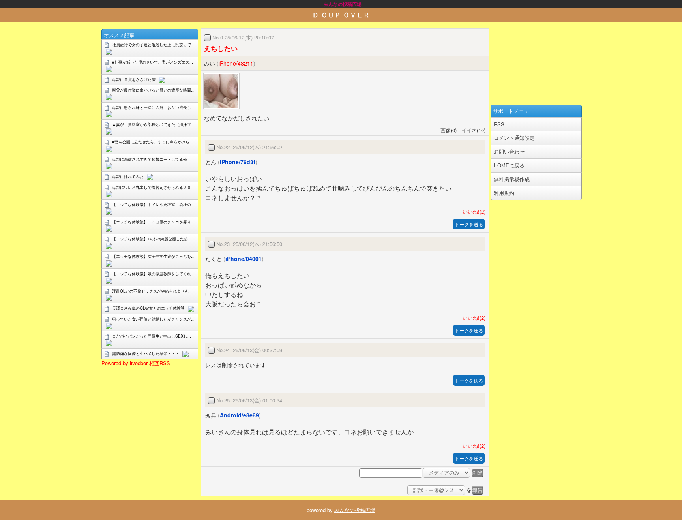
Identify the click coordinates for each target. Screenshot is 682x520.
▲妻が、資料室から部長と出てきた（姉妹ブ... (153, 124)
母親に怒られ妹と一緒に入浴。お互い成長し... (153, 107)
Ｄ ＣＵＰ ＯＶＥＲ (341, 14)
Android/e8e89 (239, 415)
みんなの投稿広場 (354, 510)
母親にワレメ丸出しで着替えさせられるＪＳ (151, 187)
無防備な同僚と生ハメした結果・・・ (145, 353)
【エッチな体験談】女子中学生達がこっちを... (153, 256)
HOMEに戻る (509, 165)
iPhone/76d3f (237, 162)
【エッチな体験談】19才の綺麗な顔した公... (151, 239)
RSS (499, 124)
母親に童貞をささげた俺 (134, 79)
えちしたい (221, 48)
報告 (477, 490)
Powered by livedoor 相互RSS (135, 363)
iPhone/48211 (236, 63)
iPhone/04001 (243, 259)
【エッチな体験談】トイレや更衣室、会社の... (153, 204)
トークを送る (469, 224)
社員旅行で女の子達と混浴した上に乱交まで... (153, 44)
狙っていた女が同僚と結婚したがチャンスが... (153, 319)
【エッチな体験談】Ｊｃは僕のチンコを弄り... (153, 222)
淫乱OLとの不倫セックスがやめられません (150, 291)
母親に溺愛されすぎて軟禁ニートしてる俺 (149, 159)
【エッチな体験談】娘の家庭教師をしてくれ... (153, 273)
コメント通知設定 (514, 137)
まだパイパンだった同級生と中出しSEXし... (151, 336)
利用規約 (504, 193)
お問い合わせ (509, 151)
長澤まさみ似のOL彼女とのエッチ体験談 (148, 308)
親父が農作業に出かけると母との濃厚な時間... (153, 90)
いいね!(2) (472, 211)
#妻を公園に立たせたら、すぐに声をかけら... (152, 142)
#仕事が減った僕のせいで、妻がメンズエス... (152, 62)
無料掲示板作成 (512, 179)
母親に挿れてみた (128, 176)
